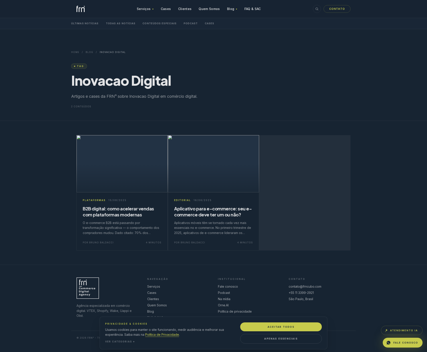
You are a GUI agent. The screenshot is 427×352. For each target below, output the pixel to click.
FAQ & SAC (252, 9)
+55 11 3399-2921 (301, 293)
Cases (166, 9)
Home (75, 52)
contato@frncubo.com (305, 286)
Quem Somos (209, 9)
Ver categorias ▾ (120, 341)
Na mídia (224, 299)
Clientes (185, 9)
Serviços (145, 9)
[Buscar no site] (317, 9)
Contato (337, 8)
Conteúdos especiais (160, 23)
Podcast (191, 23)
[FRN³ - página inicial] (81, 9)
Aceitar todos (281, 326)
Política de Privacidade (162, 334)
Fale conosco (228, 286)
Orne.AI (223, 305)
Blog (232, 9)
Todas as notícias (121, 23)
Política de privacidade (235, 311)
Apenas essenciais (281, 338)
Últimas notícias (85, 23)
